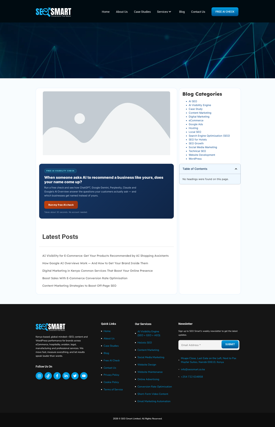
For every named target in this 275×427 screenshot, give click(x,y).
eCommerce (196, 120)
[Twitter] (75, 375)
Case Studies (142, 11)
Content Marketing (200, 112)
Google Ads (196, 124)
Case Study (196, 108)
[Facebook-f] (57, 375)
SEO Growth (196, 143)
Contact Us (198, 11)
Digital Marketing (199, 116)
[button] (236, 169)
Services (162, 11)
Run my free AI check (61, 204)
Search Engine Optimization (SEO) (209, 135)
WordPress (195, 158)
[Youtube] (84, 375)
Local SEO (195, 131)
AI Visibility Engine (200, 105)
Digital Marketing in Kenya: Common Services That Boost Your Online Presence (97, 270)
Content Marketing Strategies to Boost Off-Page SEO (79, 285)
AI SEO (193, 101)
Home (106, 11)
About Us (122, 11)
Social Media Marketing (203, 147)
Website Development (202, 154)
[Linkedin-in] (66, 375)
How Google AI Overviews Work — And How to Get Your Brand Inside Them (95, 263)
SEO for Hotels (198, 139)
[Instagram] (39, 375)
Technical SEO (197, 151)
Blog (182, 11)
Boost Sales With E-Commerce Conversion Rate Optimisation (84, 278)
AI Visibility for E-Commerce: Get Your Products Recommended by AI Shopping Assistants (105, 256)
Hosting (193, 128)
